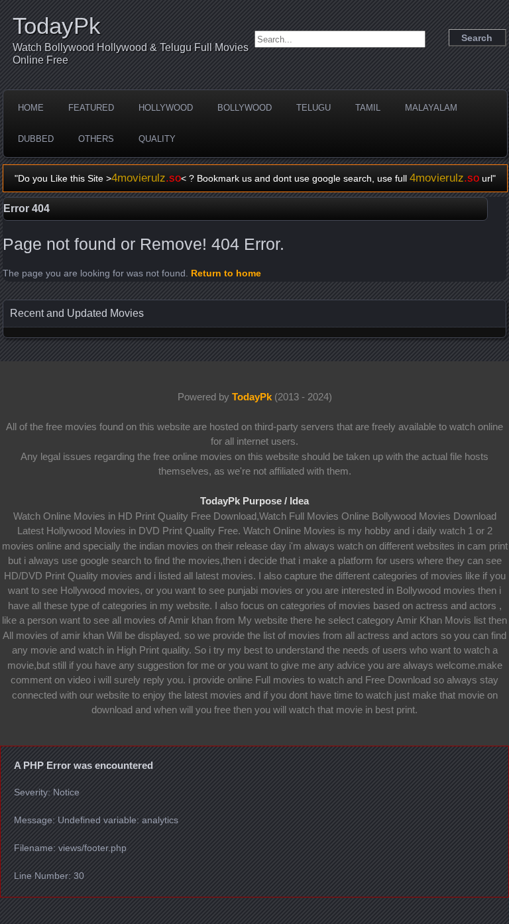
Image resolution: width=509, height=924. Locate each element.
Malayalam (431, 108)
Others (96, 139)
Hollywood (166, 108)
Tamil (367, 108)
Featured (91, 108)
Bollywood (244, 108)
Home (31, 108)
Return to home (226, 273)
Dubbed (36, 139)
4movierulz (146, 178)
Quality (157, 139)
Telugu (313, 108)
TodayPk (57, 25)
